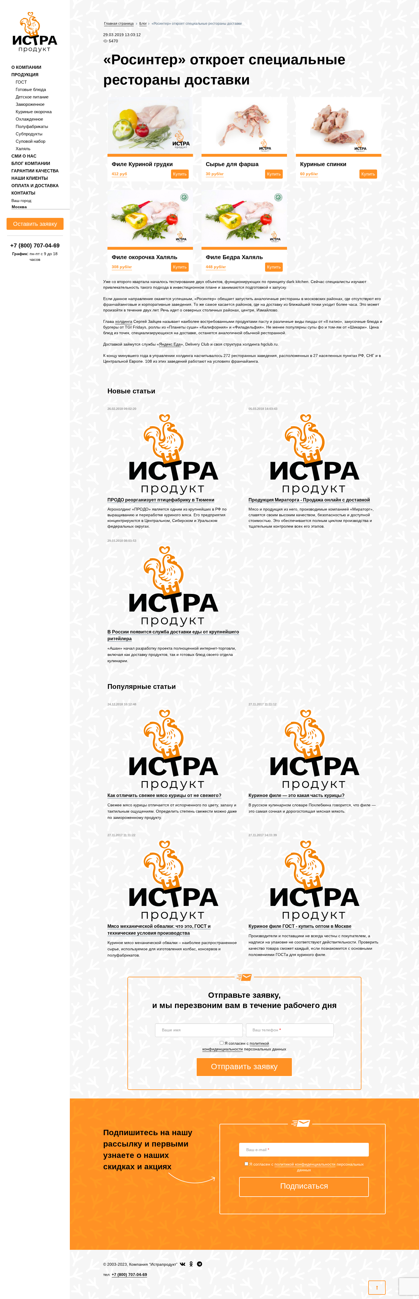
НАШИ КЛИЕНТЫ (29, 178)
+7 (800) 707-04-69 (35, 245)
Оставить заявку (35, 224)
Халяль (23, 148)
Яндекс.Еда (170, 344)
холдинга (123, 321)
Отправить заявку (244, 1066)
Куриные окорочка (34, 111)
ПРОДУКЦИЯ (24, 74)
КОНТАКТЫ (23, 193)
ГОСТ (21, 82)
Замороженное (30, 104)
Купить (180, 174)
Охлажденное (29, 119)
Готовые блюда (31, 89)
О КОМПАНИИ (26, 67)
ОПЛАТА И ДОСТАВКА (35, 185)
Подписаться (304, 1186)
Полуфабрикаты (32, 126)
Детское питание (32, 96)
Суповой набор (30, 141)
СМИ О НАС (23, 156)
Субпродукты (29, 133)
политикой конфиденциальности (304, 1164)
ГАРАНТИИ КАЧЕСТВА (35, 170)
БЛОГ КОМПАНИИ (30, 163)
